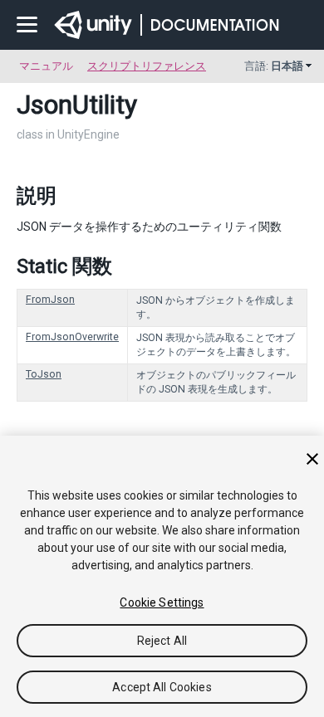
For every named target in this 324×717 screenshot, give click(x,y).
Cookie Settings (162, 602)
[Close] (312, 459)
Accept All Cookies (162, 687)
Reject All (162, 640)
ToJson (43, 374)
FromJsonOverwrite (72, 337)
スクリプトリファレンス (146, 66)
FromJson (50, 299)
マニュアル (46, 66)
